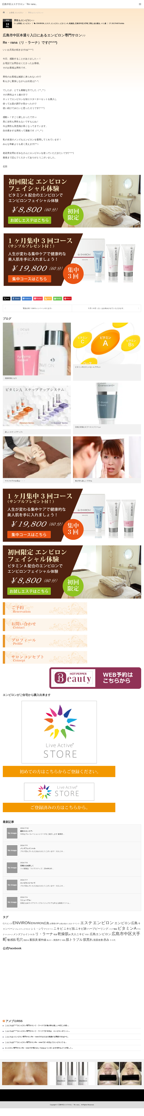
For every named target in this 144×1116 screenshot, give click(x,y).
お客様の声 (54, 923)
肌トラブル (74, 939)
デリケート (48, 929)
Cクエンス (7, 923)
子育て (87, 934)
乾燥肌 (71, 23)
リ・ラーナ (44, 934)
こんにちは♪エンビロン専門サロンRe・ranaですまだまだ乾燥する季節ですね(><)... (36, 1037)
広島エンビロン (100, 934)
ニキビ (58, 928)
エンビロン (26, 23)
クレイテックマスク (22, 929)
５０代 (112, 940)
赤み (106, 939)
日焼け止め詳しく (27, 866)
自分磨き (97, 23)
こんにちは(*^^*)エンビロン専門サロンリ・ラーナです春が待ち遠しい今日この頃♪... (37, 1025)
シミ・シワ (37, 928)
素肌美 (33, 939)
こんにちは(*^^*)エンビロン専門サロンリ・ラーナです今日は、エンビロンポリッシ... (37, 1031)
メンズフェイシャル (27, 848)
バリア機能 (113, 929)
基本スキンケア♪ (26, 831)
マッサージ (9, 934)
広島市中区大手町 (81, 23)
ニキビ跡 (80, 928)
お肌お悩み (63, 923)
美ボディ (50, 940)
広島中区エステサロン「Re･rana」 (20, 4)
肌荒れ (88, 939)
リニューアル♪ (25, 900)
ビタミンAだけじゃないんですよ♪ (88, 367)
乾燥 (55, 934)
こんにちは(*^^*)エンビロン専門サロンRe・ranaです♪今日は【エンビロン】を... (35, 1042)
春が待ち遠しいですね (83, 481)
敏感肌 (11, 939)
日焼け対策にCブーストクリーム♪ (88, 427)
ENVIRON (40, 23)
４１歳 (103, 23)
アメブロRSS (14, 1021)
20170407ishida (118, 23)
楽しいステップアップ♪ (14, 432)
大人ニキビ (77, 934)
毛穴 (19, 939)
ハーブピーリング (97, 928)
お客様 (19, 23)
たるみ (69, 923)
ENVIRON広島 (40, 923)
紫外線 (42, 939)
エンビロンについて (27, 883)
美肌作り (57, 940)
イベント (76, 923)
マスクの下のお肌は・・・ (15, 481)
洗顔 (25, 940)
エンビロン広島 (126, 923)
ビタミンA (64, 23)
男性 (91, 23)
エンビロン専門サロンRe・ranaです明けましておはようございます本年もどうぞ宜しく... (39, 1048)
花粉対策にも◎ (11, 378)
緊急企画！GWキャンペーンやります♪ (37, 308)
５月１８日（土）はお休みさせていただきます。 (106, 308)
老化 (64, 940)
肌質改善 (98, 940)
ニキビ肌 (69, 928)
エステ (47, 23)
